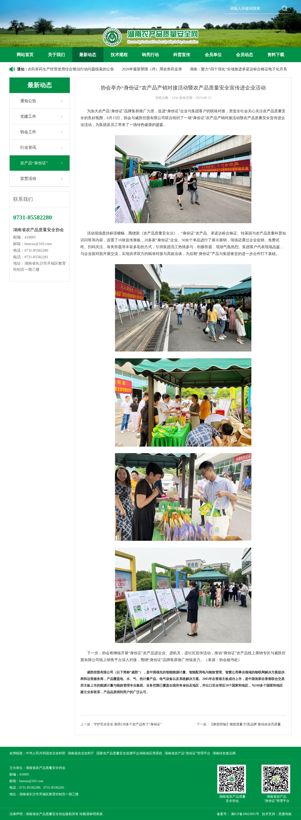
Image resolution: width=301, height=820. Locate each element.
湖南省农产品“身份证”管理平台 (187, 753)
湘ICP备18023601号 (245, 814)
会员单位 (213, 54)
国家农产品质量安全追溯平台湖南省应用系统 (129, 753)
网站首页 (25, 54)
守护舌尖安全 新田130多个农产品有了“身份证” (128, 724)
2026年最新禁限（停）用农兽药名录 (131, 69)
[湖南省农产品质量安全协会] (150, 37)
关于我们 (56, 54)
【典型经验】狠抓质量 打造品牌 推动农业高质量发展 (248, 724)
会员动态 (244, 54)
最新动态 (87, 54)
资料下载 (275, 54)
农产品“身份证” (34, 163)
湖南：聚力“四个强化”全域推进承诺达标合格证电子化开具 (217, 69)
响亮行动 (150, 54)
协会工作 (28, 132)
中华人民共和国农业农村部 (45, 753)
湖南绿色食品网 (224, 753)
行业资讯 (28, 147)
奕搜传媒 (285, 814)
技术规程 (119, 54)
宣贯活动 (28, 178)
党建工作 (28, 116)
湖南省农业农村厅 (81, 753)
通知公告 (28, 101)
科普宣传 (181, 54)
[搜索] (284, 8)
